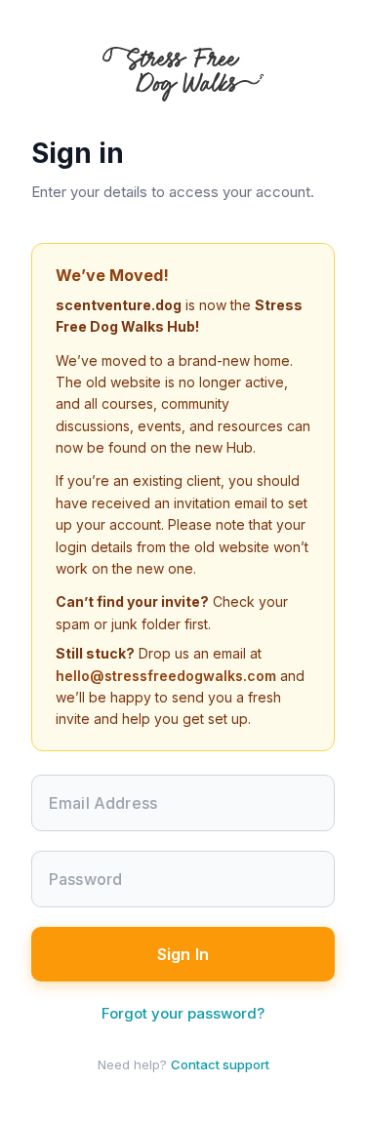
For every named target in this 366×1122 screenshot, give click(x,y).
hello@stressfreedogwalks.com (166, 675)
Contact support (220, 1064)
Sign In (183, 954)
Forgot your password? (183, 1013)
